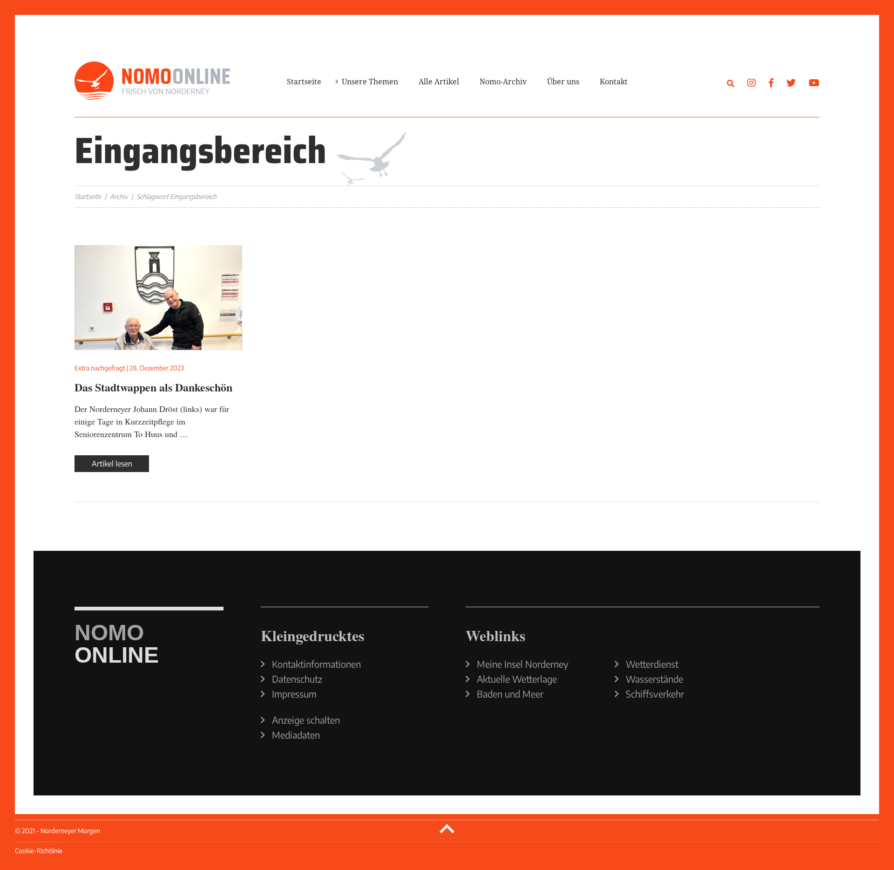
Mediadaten (296, 735)
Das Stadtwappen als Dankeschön (153, 387)
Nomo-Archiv (503, 81)
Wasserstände (654, 679)
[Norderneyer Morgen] (152, 81)
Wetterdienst (652, 664)
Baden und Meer (510, 694)
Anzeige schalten (306, 720)
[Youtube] (814, 82)
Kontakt (614, 81)
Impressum (294, 694)
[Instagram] (751, 82)
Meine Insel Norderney (523, 664)
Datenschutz (297, 679)
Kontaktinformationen (316, 664)
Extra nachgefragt (99, 368)
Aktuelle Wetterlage (517, 679)
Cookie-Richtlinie (38, 851)
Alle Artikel (439, 81)
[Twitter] (791, 82)
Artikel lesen (112, 463)
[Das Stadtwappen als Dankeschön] (158, 297)
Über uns (563, 81)
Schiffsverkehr (655, 694)
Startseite (304, 81)
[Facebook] (771, 82)
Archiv (119, 196)
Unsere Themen (370, 81)
